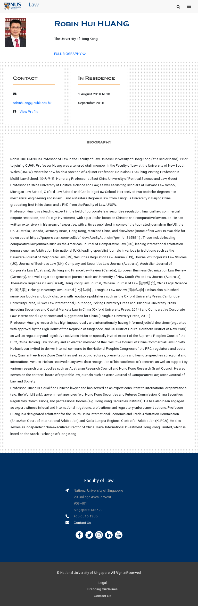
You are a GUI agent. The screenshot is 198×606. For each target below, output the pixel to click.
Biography (99, 142)
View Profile (29, 111)
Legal (102, 583)
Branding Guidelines (102, 589)
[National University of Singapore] (12, 6)
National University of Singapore (85, 572)
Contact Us (82, 522)
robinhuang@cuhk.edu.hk (32, 103)
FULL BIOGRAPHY (68, 54)
